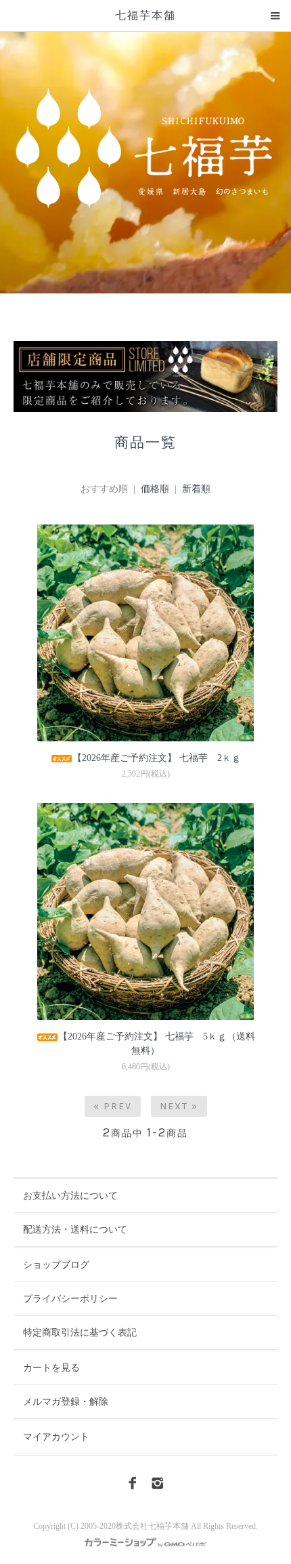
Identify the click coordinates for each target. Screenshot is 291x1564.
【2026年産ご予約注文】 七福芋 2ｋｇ (156, 758)
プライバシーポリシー (70, 1299)
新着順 (196, 489)
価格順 (155, 489)
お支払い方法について (70, 1196)
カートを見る (51, 1368)
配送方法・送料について (75, 1230)
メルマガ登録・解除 (65, 1402)
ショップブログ (56, 1265)
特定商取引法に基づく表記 (80, 1333)
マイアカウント (56, 1437)
